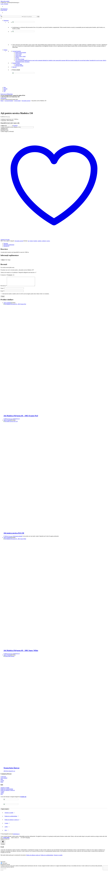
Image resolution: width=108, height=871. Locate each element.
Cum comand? (4, 778)
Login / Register (4, 3)
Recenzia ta (4, 285)
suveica (48, 241)
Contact (2, 791)
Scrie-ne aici (3, 98)
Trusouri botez (18, 64)
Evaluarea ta (4, 275)
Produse (5, 49)
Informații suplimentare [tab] (9, 244)
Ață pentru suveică (26, 100)
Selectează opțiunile (17, 536)
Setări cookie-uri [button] (15, 837)
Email (2, 291)
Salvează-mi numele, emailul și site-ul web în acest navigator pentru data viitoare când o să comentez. (25, 293)
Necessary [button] (3, 861)
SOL (2, 794)
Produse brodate (16, 63)
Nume (2, 288)
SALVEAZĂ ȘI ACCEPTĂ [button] (7, 867)
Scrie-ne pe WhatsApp (7, 94)
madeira (39, 241)
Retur (2, 782)
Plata (2, 779)
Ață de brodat (18, 53)
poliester (44, 241)
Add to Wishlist (7, 302)
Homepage (6, 20)
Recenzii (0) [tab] (6, 246)
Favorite (5, 88)
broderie (35, 241)
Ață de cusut (18, 55)
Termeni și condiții (5, 787)
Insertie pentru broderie (20, 52)
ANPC (2, 793)
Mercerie (14, 67)
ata (28, 241)
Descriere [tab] (6, 243)
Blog (5, 87)
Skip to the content (5, 1)
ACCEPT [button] (23, 837)
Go (38, 16)
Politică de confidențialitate (7, 789)
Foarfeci (17, 57)
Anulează (15, 125)
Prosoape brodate (19, 65)
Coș (4, 91)
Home (2, 100)
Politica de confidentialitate (47, 855)
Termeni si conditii (58, 855)
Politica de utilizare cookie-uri (33, 855)
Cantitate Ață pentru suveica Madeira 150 (10, 127)
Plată (5, 90)
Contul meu (3, 776)
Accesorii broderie (16, 51)
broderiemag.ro (16, 833)
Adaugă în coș (4, 128)
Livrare (2, 780)
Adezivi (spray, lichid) (20, 56)
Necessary (4, 863)
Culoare (3, 125)
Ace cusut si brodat (19, 59)
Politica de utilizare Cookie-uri (8, 790)
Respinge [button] (28, 837)
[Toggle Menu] (1, 18)
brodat (31, 241)
